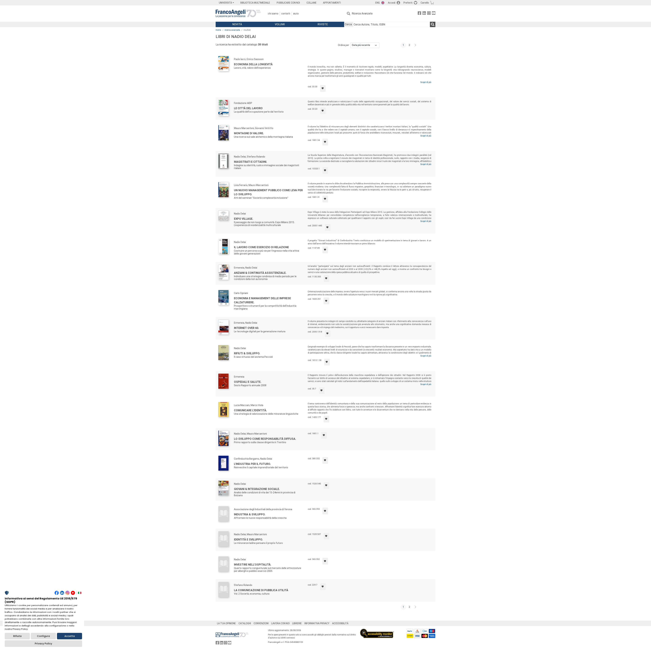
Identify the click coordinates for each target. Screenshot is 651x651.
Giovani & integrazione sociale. (257, 489)
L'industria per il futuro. (252, 464)
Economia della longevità (253, 64)
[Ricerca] (432, 24)
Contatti (285, 13)
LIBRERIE (297, 623)
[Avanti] (415, 45)
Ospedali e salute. (247, 381)
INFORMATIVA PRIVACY (316, 623)
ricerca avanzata (232, 30)
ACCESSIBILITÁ (340, 623)
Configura (43, 636)
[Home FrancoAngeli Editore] (238, 13)
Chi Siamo (273, 13)
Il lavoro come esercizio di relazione (261, 247)
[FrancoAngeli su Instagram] (429, 13)
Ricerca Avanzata (362, 13)
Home (218, 30)
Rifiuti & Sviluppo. (247, 353)
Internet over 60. (246, 328)
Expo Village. (243, 218)
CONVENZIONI (261, 623)
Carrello (425, 2)
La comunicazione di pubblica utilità (261, 590)
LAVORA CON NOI (280, 623)
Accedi (391, 2)
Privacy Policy (43, 643)
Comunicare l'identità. (250, 410)
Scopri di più (425, 82)
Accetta (69, 636)
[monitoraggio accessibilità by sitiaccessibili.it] (377, 630)
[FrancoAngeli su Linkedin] (424, 13)
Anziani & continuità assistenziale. (260, 272)
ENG (377, 2)
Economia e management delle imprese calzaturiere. (262, 300)
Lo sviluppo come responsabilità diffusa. (265, 438)
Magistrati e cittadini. (250, 161)
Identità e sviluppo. (248, 539)
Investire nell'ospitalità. (252, 564)
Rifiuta (17, 636)
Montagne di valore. (249, 133)
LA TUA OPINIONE (226, 623)
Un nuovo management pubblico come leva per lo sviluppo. (268, 192)
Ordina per (343, 45)
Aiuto (296, 13)
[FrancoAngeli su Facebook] (419, 13)
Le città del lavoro (248, 108)
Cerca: (348, 24)
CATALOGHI (245, 623)
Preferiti (407, 2)
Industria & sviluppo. (249, 514)
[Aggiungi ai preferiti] (323, 88)
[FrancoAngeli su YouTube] (433, 13)
